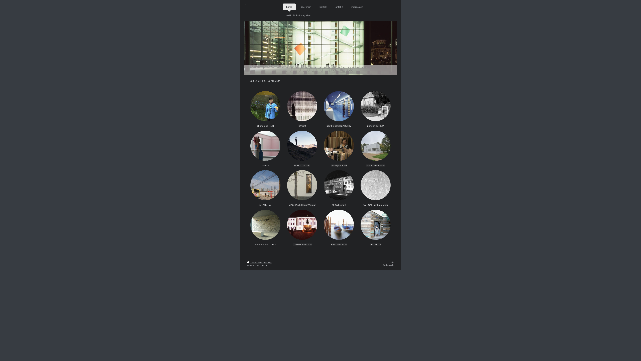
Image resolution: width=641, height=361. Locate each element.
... (245, 3)
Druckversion (256, 263)
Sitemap (268, 263)
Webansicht (388, 265)
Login (391, 262)
